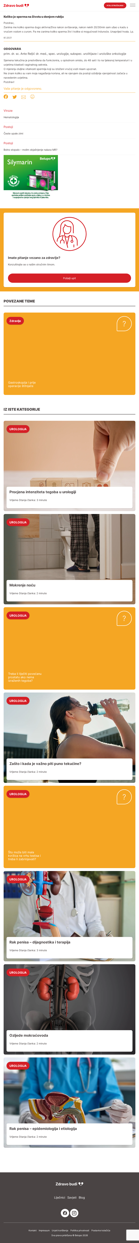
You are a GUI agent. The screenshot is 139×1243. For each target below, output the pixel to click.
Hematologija (11, 117)
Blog (82, 1197)
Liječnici (59, 1197)
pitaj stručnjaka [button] (115, 5)
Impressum (44, 1230)
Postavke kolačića (100, 1230)
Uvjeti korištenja (60, 1230)
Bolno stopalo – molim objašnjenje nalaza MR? (30, 149)
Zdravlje (15, 321)
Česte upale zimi (13, 133)
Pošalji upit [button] (69, 278)
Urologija (18, 429)
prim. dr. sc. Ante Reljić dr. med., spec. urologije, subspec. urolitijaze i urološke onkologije (65, 53)
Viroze (8, 111)
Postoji (8, 127)
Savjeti (72, 1197)
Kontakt (33, 1230)
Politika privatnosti (79, 1230)
